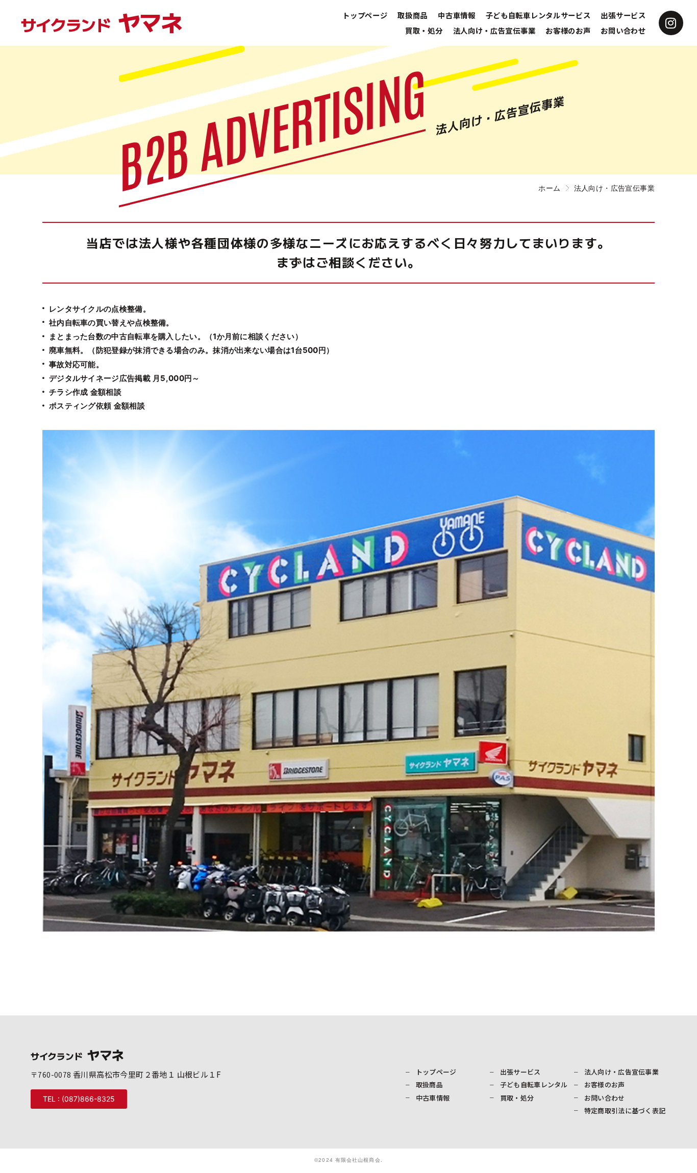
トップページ (364, 15)
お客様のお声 (567, 30)
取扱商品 (412, 15)
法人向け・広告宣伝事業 (494, 30)
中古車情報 (457, 15)
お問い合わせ (623, 30)
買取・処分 (424, 30)
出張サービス (623, 15)
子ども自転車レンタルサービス (538, 15)
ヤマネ (101, 21)
